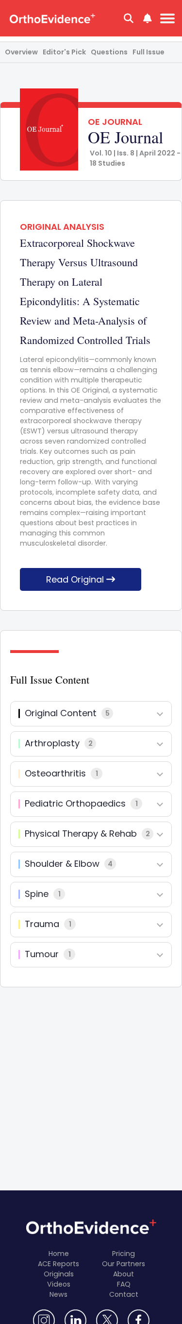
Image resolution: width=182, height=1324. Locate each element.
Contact (123, 1294)
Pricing (123, 1253)
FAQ (124, 1284)
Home (59, 1253)
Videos (58, 1284)
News (58, 1294)
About (123, 1274)
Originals (59, 1274)
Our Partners (123, 1264)
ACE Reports (58, 1264)
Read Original (76, 579)
